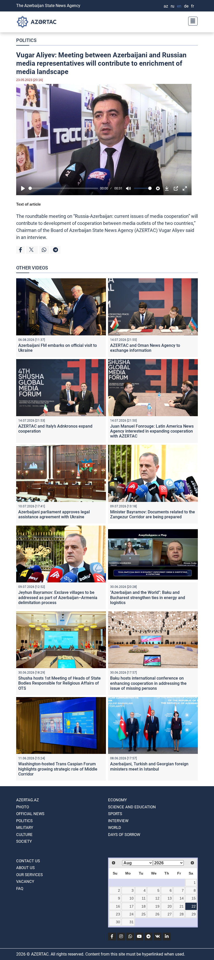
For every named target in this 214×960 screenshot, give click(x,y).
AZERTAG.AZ (27, 800)
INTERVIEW (118, 821)
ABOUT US (25, 867)
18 (143, 906)
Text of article (28, 204)
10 (131, 898)
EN (179, 6)
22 (194, 906)
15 (194, 898)
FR (192, 6)
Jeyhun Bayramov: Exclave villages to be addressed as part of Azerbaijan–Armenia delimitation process (57, 597)
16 (118, 906)
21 (182, 906)
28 (182, 914)
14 (182, 898)
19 (157, 906)
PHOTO (22, 807)
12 (157, 898)
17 (131, 906)
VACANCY (25, 881)
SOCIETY (24, 841)
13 (170, 898)
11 (144, 898)
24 (131, 914)
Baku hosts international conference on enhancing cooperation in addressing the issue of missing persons (148, 683)
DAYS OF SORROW (124, 834)
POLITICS (26, 40)
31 (131, 922)
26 (157, 914)
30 (118, 922)
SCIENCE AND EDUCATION (132, 807)
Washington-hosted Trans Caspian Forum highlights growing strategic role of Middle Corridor (57, 768)
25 (143, 914)
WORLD (114, 827)
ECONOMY (117, 800)
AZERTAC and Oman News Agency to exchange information (145, 348)
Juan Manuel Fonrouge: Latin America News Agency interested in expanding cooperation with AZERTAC (152, 431)
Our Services (29, 874)
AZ (166, 6)
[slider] (63, 188)
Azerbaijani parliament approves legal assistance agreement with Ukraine (54, 514)
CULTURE (24, 834)
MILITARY (24, 827)
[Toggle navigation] (191, 20)
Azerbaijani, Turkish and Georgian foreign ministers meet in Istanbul (149, 766)
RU (172, 6)
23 (118, 914)
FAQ (19, 888)
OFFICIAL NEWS (30, 813)
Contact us (28, 861)
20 (170, 906)
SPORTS (115, 813)
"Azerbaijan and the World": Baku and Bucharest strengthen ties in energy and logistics (147, 597)
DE (186, 6)
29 (194, 914)
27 (170, 914)
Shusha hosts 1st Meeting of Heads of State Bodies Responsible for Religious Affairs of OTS (59, 683)
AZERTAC (146, 230)
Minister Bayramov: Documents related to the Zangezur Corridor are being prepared (152, 514)
